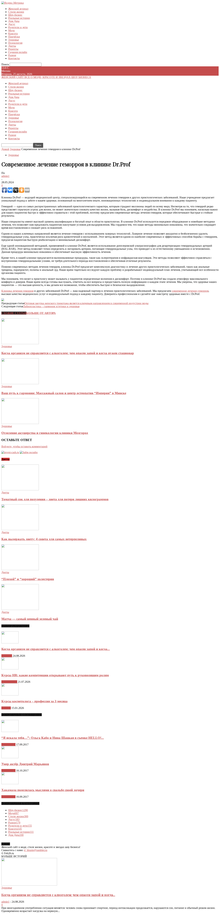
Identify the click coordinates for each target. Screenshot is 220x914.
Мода (11, 30)
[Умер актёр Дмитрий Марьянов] (10, 757)
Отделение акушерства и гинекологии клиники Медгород (44, 433)
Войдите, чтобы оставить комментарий (24, 446)
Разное (12, 55)
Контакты (14, 58)
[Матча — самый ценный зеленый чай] (20, 609)
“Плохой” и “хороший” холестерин (27, 579)
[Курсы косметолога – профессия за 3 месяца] (10, 694)
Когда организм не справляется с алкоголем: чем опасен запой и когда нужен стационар (67, 353)
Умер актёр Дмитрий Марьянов (25, 764)
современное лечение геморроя (190, 290)
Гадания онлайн (17, 52)
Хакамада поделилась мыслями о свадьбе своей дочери (42, 790)
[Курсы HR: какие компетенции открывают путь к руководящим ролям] (10, 668)
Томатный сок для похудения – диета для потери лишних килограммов (54, 499)
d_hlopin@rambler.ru (35, 850)
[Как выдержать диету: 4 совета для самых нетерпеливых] (20, 529)
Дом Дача (13, 21)
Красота (13, 33)
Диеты (12, 45)
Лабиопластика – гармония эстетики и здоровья (51, 306)
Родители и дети (18, 27)
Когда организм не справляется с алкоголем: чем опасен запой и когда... (55, 649)
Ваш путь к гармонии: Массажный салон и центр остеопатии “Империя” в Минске (63, 393)
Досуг (11, 24)
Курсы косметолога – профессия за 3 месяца (34, 701)
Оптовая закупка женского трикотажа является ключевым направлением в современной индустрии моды (86, 303)
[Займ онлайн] (29, 452)
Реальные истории (19, 18)
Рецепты (13, 49)
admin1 (5, 176)
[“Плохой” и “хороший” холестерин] (20, 569)
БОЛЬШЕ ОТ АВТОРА (41, 313)
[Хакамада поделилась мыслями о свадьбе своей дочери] (10, 783)
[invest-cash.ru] (10, 452)
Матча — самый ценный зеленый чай (29, 619)
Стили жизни (16, 11)
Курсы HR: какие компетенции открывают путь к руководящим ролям (55, 675)
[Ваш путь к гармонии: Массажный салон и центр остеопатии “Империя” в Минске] (20, 383)
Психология (15, 42)
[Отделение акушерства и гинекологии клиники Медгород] (20, 423)
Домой (5, 149)
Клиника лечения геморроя (17, 290)
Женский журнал (18, 8)
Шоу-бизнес (15, 14)
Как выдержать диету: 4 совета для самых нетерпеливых (44, 539)
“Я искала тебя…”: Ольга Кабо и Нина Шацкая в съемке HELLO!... (52, 738)
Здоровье (13, 39)
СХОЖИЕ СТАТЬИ (13, 313)
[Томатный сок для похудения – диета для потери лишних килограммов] (20, 489)
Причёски (14, 36)
